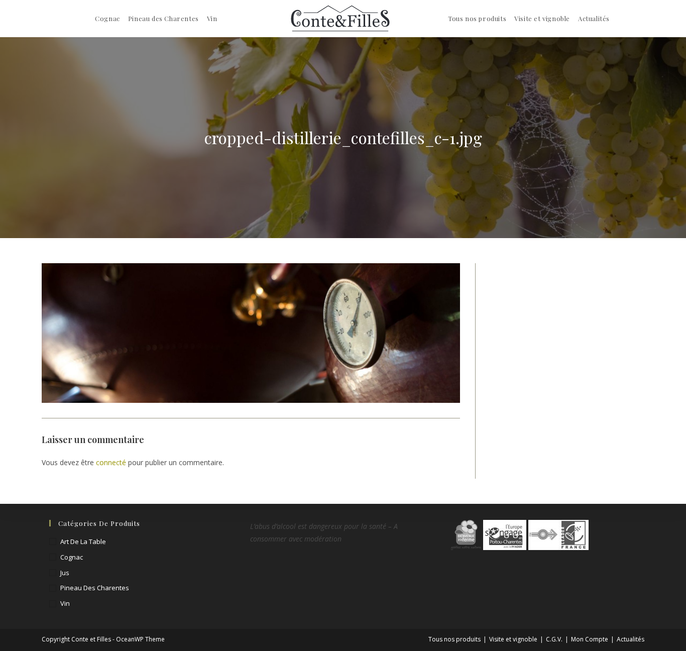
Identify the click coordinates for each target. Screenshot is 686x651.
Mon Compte (589, 639)
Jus (64, 572)
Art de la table (83, 541)
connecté (111, 462)
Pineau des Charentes (94, 587)
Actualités (630, 639)
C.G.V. (554, 639)
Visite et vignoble (513, 639)
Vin (65, 603)
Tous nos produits (454, 639)
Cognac (71, 557)
